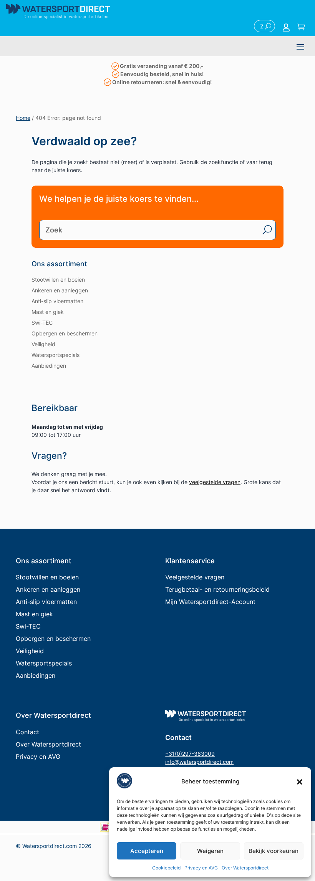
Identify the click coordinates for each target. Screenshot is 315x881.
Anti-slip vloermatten (57, 301)
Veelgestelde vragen (194, 577)
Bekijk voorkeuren (273, 850)
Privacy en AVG (201, 868)
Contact (27, 732)
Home (23, 117)
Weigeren (210, 850)
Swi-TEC (42, 322)
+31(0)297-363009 (190, 753)
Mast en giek (48, 312)
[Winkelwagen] (301, 27)
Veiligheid (43, 344)
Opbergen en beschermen (65, 333)
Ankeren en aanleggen (60, 290)
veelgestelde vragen (214, 482)
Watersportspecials (56, 355)
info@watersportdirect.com (199, 761)
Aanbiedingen (49, 365)
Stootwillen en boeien (58, 279)
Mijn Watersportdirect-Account (210, 602)
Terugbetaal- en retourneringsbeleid (217, 589)
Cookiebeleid (166, 868)
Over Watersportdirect (245, 868)
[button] (299, 782)
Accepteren (146, 850)
